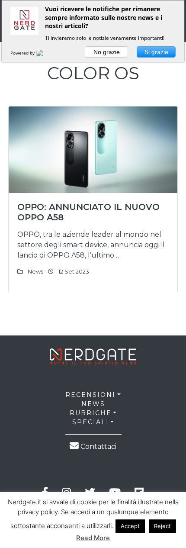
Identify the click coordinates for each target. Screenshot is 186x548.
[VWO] (44, 53)
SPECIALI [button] (90, 422)
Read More (93, 538)
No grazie (106, 51)
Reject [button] (162, 525)
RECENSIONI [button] (90, 395)
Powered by (23, 53)
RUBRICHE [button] (91, 413)
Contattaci (97, 446)
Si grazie (156, 51)
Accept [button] (130, 525)
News (35, 271)
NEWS (93, 404)
